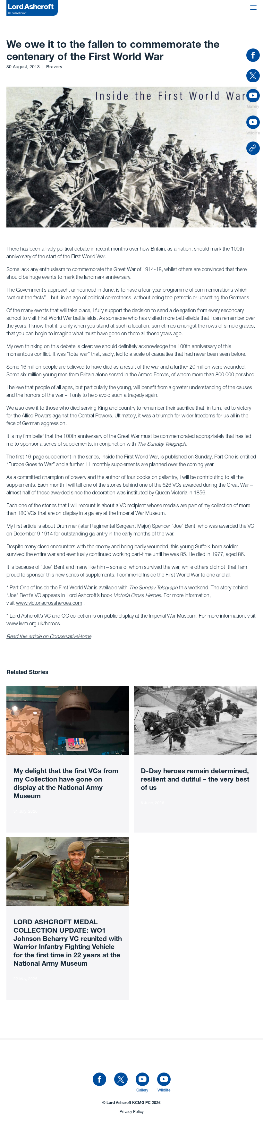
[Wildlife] (164, 1080)
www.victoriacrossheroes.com (49, 603)
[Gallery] (142, 1080)
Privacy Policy (132, 1111)
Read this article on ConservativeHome (48, 636)
